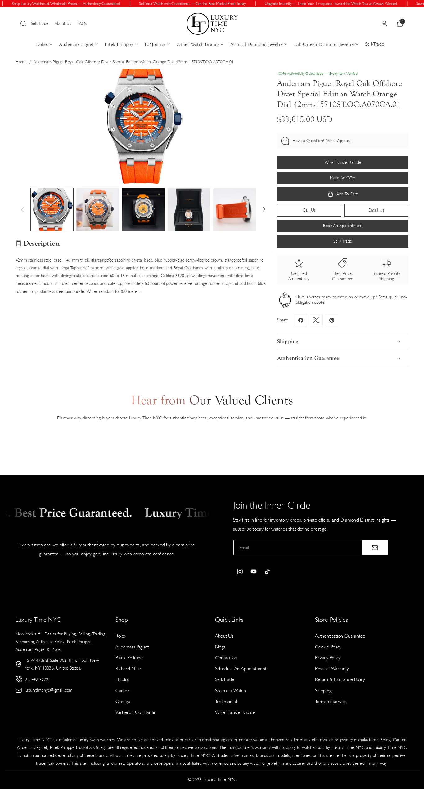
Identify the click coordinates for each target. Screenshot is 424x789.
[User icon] (384, 23)
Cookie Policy (328, 647)
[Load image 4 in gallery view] (189, 209)
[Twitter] (316, 320)
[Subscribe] (375, 547)
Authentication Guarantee (340, 636)
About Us (63, 23)
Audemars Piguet (76, 44)
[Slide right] (264, 209)
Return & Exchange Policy (340, 679)
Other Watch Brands (198, 44)
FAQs (82, 23)
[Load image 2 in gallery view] (97, 209)
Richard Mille (128, 668)
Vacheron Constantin (136, 712)
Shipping (323, 690)
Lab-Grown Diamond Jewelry (324, 44)
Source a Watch (230, 690)
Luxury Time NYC (220, 779)
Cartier (122, 690)
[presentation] (143, 126)
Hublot (122, 679)
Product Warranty (332, 668)
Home (21, 62)
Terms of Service (331, 701)
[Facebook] (301, 320)
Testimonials (227, 701)
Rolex (42, 44)
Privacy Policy (328, 658)
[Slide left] (22, 209)
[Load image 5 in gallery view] (234, 209)
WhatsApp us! (338, 140)
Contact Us (226, 658)
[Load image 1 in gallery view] (52, 209)
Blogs (220, 647)
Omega (122, 701)
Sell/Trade (39, 23)
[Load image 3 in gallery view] (143, 209)
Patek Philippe (119, 44)
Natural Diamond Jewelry (256, 44)
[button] (23, 23)
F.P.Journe (155, 44)
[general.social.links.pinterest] (332, 320)
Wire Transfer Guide (235, 712)
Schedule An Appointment (241, 668)
